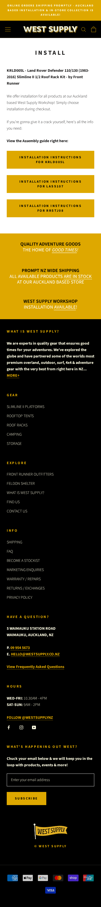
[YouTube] (34, 727)
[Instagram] (21, 727)
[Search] (83, 29)
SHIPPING (14, 542)
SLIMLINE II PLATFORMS (25, 407)
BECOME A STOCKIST (23, 561)
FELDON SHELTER (21, 483)
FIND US (13, 502)
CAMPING (14, 434)
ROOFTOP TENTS (20, 416)
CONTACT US (17, 511)
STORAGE (14, 444)
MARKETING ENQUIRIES (25, 570)
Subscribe (26, 798)
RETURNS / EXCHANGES (26, 588)
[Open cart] (93, 29)
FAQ (10, 551)
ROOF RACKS (17, 425)
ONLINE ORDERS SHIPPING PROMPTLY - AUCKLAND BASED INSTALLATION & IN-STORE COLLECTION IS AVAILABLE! (50, 10)
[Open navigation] (8, 29)
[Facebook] (9, 727)
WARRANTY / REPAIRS (24, 579)
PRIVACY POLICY (19, 597)
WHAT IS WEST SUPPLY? (25, 493)
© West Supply (50, 846)
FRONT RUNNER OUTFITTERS (30, 474)
